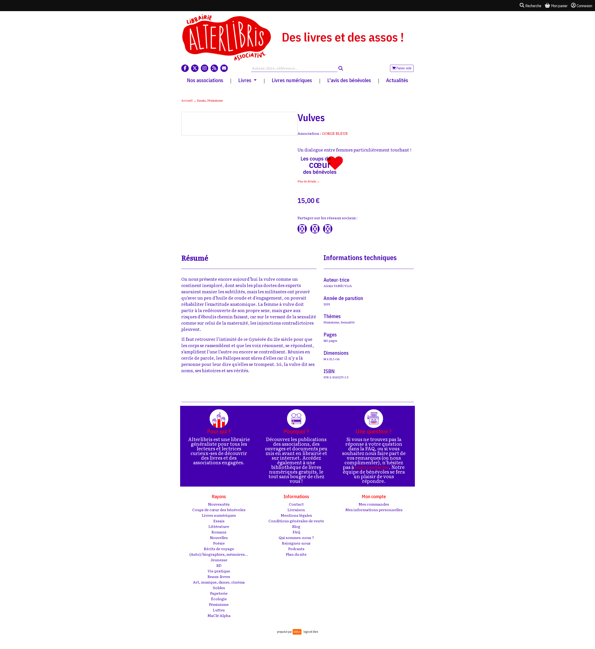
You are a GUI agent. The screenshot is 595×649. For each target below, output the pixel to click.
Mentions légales (296, 515)
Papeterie (219, 593)
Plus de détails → (309, 181)
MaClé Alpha (219, 615)
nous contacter (372, 466)
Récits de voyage (219, 548)
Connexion (584, 5)
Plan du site (296, 554)
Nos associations (205, 80)
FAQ (296, 532)
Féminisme (215, 100)
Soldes (219, 587)
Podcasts (296, 548)
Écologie (219, 598)
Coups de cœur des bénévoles (218, 509)
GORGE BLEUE (335, 133)
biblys (297, 632)
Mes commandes (373, 504)
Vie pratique (219, 571)
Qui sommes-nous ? (296, 537)
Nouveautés (219, 504)
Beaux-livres (219, 576)
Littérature (218, 526)
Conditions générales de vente (296, 520)
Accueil (187, 100)
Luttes (219, 610)
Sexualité (348, 322)
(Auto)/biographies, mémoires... (218, 554)
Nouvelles (219, 537)
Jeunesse (219, 559)
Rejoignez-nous (296, 543)
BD (218, 565)
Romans (219, 532)
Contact (296, 504)
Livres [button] (245, 80)
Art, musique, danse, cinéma (219, 582)
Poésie (219, 543)
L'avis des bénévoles (349, 80)
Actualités (397, 80)
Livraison (296, 509)
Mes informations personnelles (374, 509)
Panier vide (404, 68)
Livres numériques (292, 80)
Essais (201, 100)
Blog (296, 526)
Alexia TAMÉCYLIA (338, 286)
